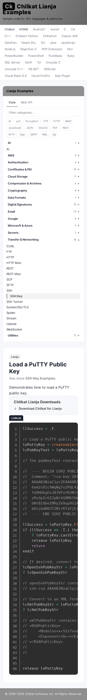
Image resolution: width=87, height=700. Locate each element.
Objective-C (28, 49)
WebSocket (14, 329)
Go (43, 42)
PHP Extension (52, 49)
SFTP (11, 134)
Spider (10, 312)
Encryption (32, 121)
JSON (29, 127)
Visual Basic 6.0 (16, 75)
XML (44, 134)
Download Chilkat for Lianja (40, 408)
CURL (10, 246)
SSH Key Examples (40, 378)
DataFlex (11, 42)
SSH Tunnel (14, 301)
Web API (26, 102)
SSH (9, 290)
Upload (11, 324)
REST (66, 127)
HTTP (56, 121)
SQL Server (12, 62)
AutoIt (55, 29)
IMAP (68, 121)
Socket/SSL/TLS (17, 307)
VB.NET (33, 69)
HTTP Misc (13, 263)
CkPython (50, 36)
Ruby (70, 55)
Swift (28, 62)
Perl (69, 49)
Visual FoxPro (40, 75)
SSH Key (16, 296)
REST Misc (13, 274)
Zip (54, 134)
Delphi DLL (28, 42)
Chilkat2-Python (27, 36)
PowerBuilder (14, 55)
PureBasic (55, 55)
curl (18, 121)
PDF (55, 127)
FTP (46, 121)
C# (73, 29)
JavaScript (68, 42)
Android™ (39, 29)
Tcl (39, 62)
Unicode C (53, 62)
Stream (11, 318)
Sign (22, 134)
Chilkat (9, 29)
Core (12, 102)
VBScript (50, 69)
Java (53, 42)
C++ (8, 36)
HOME (23, 29)
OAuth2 (43, 127)
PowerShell (36, 55)
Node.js (10, 49)
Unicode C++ (14, 69)
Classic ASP (70, 36)
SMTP (33, 134)
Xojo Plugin (62, 75)
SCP (9, 279)
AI (9, 121)
